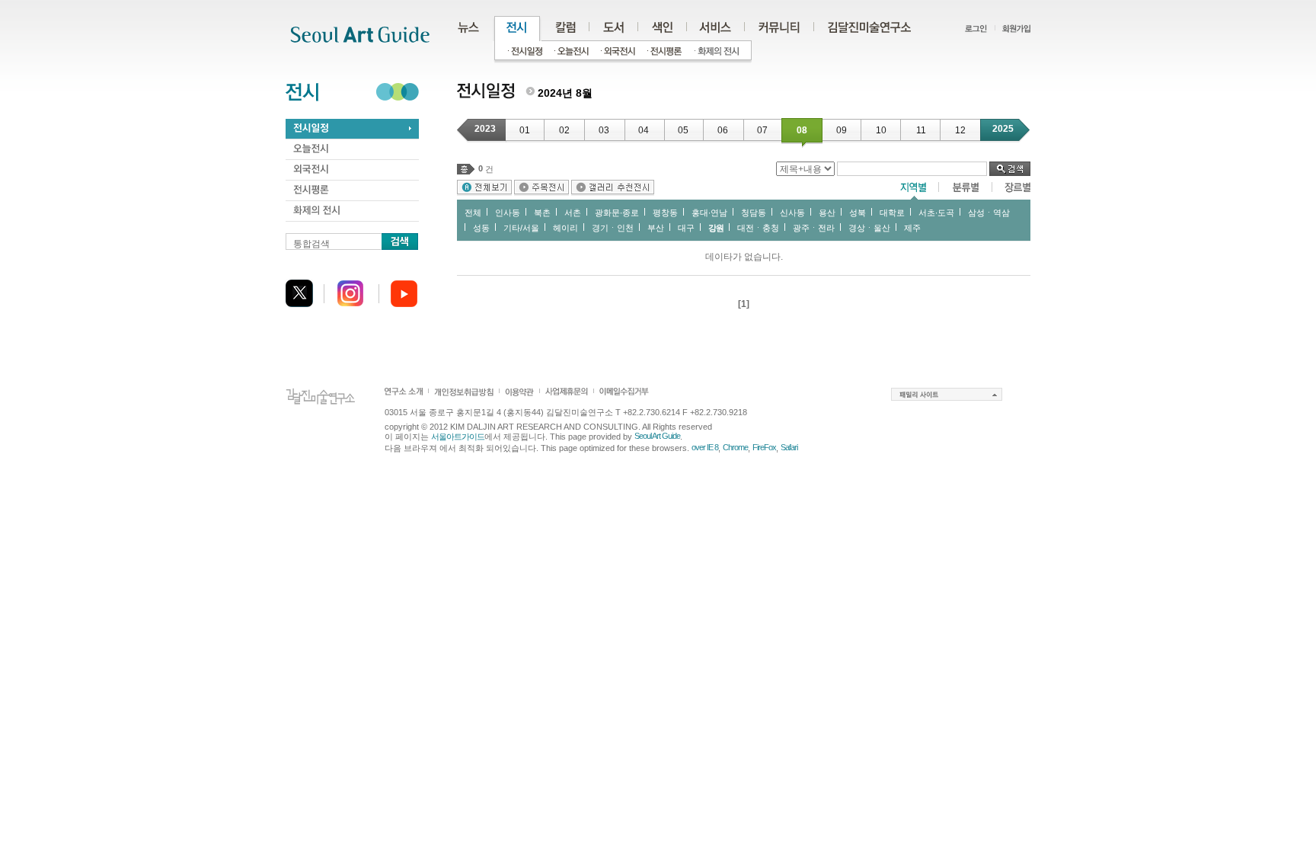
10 (881, 130)
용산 (827, 212)
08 (802, 130)
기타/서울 (521, 227)
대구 (686, 227)
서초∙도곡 (936, 212)
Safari (789, 447)
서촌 (572, 212)
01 (524, 130)
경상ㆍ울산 (869, 227)
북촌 (542, 212)
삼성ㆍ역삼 (989, 212)
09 (841, 130)
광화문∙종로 (617, 212)
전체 (473, 212)
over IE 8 (705, 447)
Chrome (735, 447)
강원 (715, 227)
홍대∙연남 (709, 212)
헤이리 (565, 227)
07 (762, 130)
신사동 (792, 212)
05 (683, 130)
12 (960, 130)
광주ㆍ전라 (814, 227)
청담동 (753, 212)
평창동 (665, 212)
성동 (481, 227)
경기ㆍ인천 (613, 227)
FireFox (764, 447)
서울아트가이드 (457, 436)
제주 (912, 227)
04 (643, 130)
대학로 (892, 212)
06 (722, 130)
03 (604, 130)
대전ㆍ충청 (758, 227)
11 (921, 130)
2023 (485, 128)
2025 (1003, 128)
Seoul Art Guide (657, 435)
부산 (655, 227)
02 (564, 130)
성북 (857, 212)
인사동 (507, 212)
